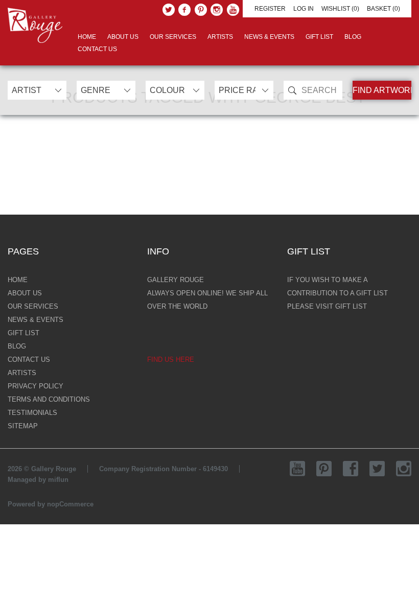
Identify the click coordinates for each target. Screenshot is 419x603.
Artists (220, 36)
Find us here (170, 359)
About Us (122, 36)
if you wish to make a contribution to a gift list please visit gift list (337, 293)
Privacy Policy (35, 386)
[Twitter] (168, 9)
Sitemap (23, 426)
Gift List (319, 36)
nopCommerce (70, 504)
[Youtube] (233, 9)
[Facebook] (184, 9)
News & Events (269, 36)
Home (87, 36)
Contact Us (97, 49)
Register (270, 8)
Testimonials (32, 412)
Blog (352, 36)
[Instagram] (217, 9)
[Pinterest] (201, 9)
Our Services (173, 36)
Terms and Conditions (49, 399)
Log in (303, 8)
